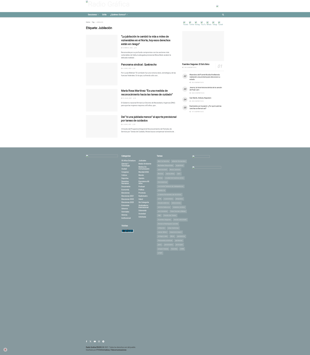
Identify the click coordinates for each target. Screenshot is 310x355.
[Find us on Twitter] (90, 341)
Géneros (124, 209)
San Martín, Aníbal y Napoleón (200, 98)
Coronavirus (162, 182)
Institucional (126, 218)
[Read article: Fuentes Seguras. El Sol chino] (203, 46)
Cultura (124, 175)
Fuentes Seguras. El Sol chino (195, 64)
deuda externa (163, 203)
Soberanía (142, 210)
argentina (179, 165)
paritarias (178, 240)
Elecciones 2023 (127, 199)
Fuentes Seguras (164, 219)
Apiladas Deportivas (165, 165)
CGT (178, 174)
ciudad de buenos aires (174, 178)
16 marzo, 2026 (127, 48)
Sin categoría (144, 202)
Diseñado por (106, 350)
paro (159, 244)
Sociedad (142, 214)
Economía (125, 190)
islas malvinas (173, 228)
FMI (159, 215)
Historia (124, 215)
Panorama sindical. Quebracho (139, 64)
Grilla (104, 14)
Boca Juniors (175, 169)
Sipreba (174, 249)
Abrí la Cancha (163, 161)
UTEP (160, 253)
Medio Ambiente (145, 164)
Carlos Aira (170, 174)
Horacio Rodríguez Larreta (168, 224)
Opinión (141, 178)
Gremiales (125, 212)
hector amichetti (180, 219)
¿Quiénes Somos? (118, 14)
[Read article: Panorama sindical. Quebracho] (101, 74)
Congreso (125, 172)
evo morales (162, 211)
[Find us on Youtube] (95, 341)
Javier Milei (162, 232)
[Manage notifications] (5, 350)
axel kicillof (162, 169)
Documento (125, 186)
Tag (93, 22)
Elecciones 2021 (127, 196)
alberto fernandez (179, 161)
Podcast (142, 186)
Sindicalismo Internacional (143, 206)
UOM (182, 249)
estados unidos (179, 207)
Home (88, 22)
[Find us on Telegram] (103, 341)
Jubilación (99, 22)
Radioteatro (143, 196)
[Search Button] (223, 14)
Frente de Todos (170, 215)
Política (141, 190)
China (160, 178)
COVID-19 (161, 190)
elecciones (176, 203)
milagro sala (162, 236)
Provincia (142, 193)
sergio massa (163, 249)
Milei (172, 236)
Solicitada (142, 217)
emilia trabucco (164, 207)
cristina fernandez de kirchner (169, 194)
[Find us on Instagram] (99, 341)
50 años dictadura (128, 161)
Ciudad (124, 169)
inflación (161, 228)
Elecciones (125, 193)
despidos (179, 199)
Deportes (124, 178)
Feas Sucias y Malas (178, 211)
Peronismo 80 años (144, 182)
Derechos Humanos (125, 182)
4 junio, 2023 (126, 68)
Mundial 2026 (144, 172)
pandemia (181, 236)
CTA (159, 199)
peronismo (169, 244)
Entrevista (125, 205)
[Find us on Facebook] (86, 341)
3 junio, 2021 (126, 124)
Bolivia (160, 174)
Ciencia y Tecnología (125, 165)
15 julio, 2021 (127, 98)
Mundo (141, 175)
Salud (141, 199)
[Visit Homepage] (108, 5)
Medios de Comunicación (144, 168)
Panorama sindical (165, 240)
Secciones (92, 14)
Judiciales (142, 161)
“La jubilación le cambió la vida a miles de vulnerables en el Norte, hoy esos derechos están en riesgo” (145, 40)
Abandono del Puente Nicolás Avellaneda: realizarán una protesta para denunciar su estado (205, 77)
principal (179, 244)
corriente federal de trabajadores (170, 186)
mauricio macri (176, 232)
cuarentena (168, 199)
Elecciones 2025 (127, 202)
